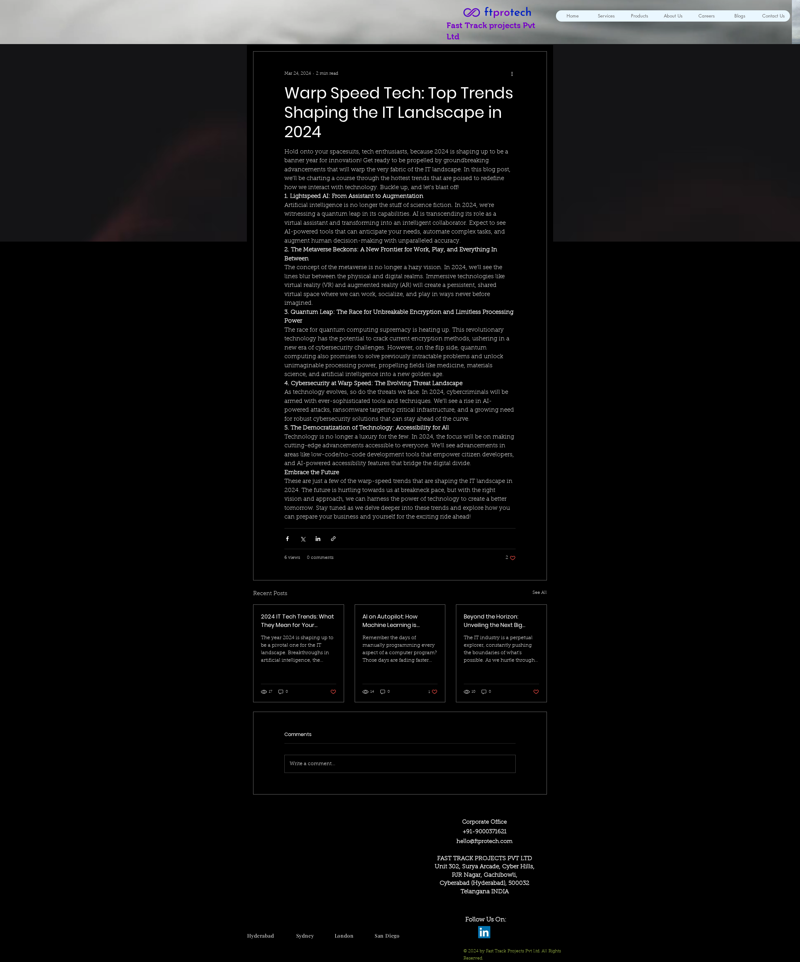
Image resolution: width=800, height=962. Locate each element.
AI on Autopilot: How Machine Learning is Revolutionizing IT (390, 621)
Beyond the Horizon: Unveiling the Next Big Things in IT (493, 621)
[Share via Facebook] (287, 539)
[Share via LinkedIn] (318, 539)
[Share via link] (333, 539)
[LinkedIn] (484, 932)
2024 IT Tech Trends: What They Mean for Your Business (297, 621)
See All (539, 593)
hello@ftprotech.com (484, 841)
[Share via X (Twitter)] (303, 539)
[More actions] (512, 74)
